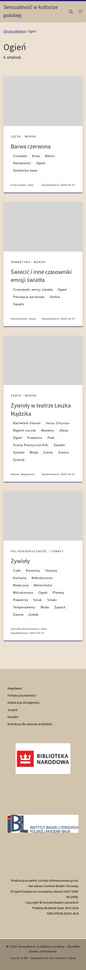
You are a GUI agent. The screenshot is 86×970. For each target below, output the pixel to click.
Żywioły (20, 561)
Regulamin (15, 688)
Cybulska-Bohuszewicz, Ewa (29, 629)
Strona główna (14, 31)
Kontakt (13, 717)
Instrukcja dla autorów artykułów (30, 724)
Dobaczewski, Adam (23, 318)
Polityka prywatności (22, 695)
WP (26, 958)
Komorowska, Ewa (22, 185)
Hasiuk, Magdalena (23, 474)
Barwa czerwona (31, 146)
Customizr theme (65, 958)
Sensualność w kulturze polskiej (41, 946)
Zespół (12, 710)
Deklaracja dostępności (24, 702)
